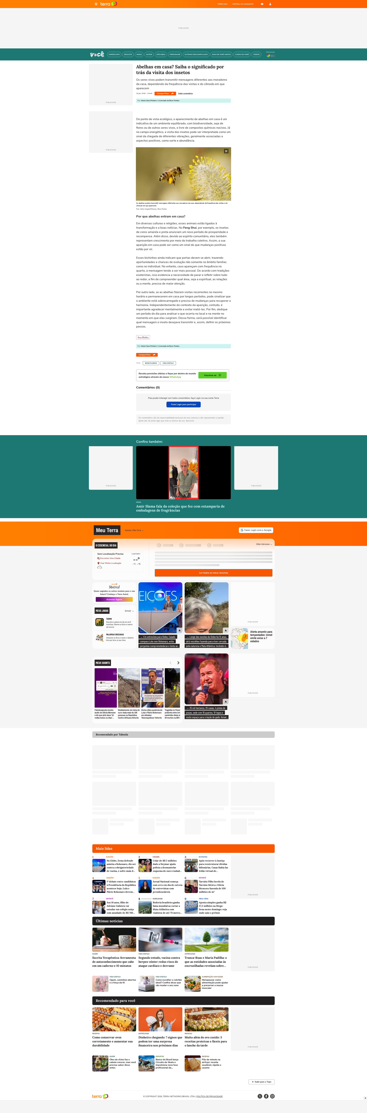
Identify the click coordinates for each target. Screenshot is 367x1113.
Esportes (160, 1056)
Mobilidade (157, 899)
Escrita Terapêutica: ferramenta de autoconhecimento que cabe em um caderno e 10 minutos (114, 961)
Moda (138, 502)
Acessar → (129, 610)
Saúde (95, 954)
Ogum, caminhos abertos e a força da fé (123, 981)
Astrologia (190, 954)
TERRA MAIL (222, 4)
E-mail (262, 4)
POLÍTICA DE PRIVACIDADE (210, 1096)
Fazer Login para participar (183, 404)
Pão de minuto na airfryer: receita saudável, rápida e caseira (211, 1063)
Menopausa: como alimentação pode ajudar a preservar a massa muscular (215, 984)
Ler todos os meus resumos (213, 572)
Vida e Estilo (168, 363)
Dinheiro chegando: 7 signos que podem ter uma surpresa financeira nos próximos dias (160, 1041)
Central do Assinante (242, 4)
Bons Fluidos (151, 363)
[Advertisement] (253, 984)
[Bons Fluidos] (143, 337)
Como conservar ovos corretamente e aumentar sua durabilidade (112, 1041)
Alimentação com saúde (212, 977)
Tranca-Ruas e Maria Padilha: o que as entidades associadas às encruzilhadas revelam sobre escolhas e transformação (206, 962)
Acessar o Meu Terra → (134, 530)
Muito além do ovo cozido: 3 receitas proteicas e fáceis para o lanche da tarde (206, 1041)
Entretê (202, 878)
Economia (203, 857)
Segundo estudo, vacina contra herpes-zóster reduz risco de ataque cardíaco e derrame (159, 961)
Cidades (156, 857)
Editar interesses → (264, 544)
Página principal (109, 4)
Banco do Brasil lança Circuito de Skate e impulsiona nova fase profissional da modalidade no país (167, 1063)
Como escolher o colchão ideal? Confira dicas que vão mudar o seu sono (169, 983)
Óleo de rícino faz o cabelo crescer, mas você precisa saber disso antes (123, 1063)
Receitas (96, 1033)
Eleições (109, 857)
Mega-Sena (203, 899)
